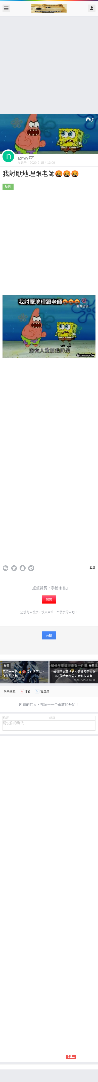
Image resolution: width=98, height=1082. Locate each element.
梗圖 (8, 186)
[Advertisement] (49, 65)
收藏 (92, 568)
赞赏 (49, 599)
